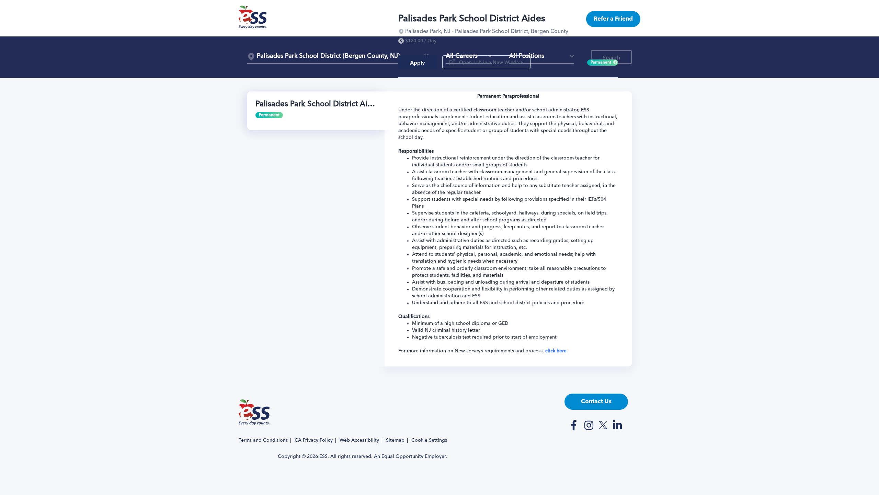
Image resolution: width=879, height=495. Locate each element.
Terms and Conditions (263, 440)
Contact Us (596, 402)
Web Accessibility (359, 440)
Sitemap (395, 440)
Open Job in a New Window (491, 62)
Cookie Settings (429, 440)
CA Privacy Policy (314, 440)
